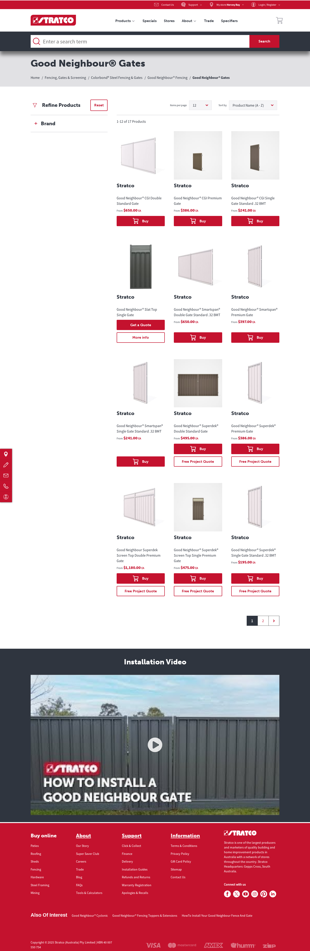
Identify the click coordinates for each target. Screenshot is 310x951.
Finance (127, 854)
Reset (99, 105)
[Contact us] (6, 475)
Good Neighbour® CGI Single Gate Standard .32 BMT (253, 201)
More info (140, 337)
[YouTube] (245, 894)
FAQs (79, 885)
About (83, 835)
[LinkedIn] (272, 894)
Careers (81, 861)
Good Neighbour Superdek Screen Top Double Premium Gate (138, 555)
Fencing (36, 869)
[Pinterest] (263, 894)
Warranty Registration (136, 885)
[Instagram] (254, 894)
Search (264, 41)
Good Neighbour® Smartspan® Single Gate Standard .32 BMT (140, 428)
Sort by (223, 105)
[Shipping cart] (279, 21)
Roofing (36, 854)
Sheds (35, 861)
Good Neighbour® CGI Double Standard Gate (139, 201)
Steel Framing (40, 885)
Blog (79, 877)
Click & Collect (131, 846)
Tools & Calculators (89, 893)
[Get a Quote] (6, 465)
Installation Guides (135, 869)
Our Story (82, 846)
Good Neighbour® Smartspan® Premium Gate (254, 312)
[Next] (273, 621)
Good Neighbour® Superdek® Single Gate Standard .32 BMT (253, 553)
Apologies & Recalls (135, 893)
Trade (80, 869)
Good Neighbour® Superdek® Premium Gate (253, 428)
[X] (236, 894)
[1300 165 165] (6, 486)
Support (132, 835)
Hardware (37, 877)
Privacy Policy (180, 854)
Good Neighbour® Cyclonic (90, 915)
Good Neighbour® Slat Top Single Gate (137, 312)
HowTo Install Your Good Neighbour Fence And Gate (217, 915)
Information (185, 835)
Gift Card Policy (181, 861)
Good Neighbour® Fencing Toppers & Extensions (144, 915)
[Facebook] (227, 894)
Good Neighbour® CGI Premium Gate (198, 201)
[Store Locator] (6, 454)
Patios (35, 846)
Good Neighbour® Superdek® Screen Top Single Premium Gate (196, 555)
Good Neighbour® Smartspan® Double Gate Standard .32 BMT (197, 312)
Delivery (127, 861)
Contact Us (178, 877)
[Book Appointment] (6, 497)
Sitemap (176, 869)
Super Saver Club (87, 854)
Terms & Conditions (184, 846)
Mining (35, 893)
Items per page (178, 105)
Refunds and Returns (136, 877)
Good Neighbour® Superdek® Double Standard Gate (196, 428)
